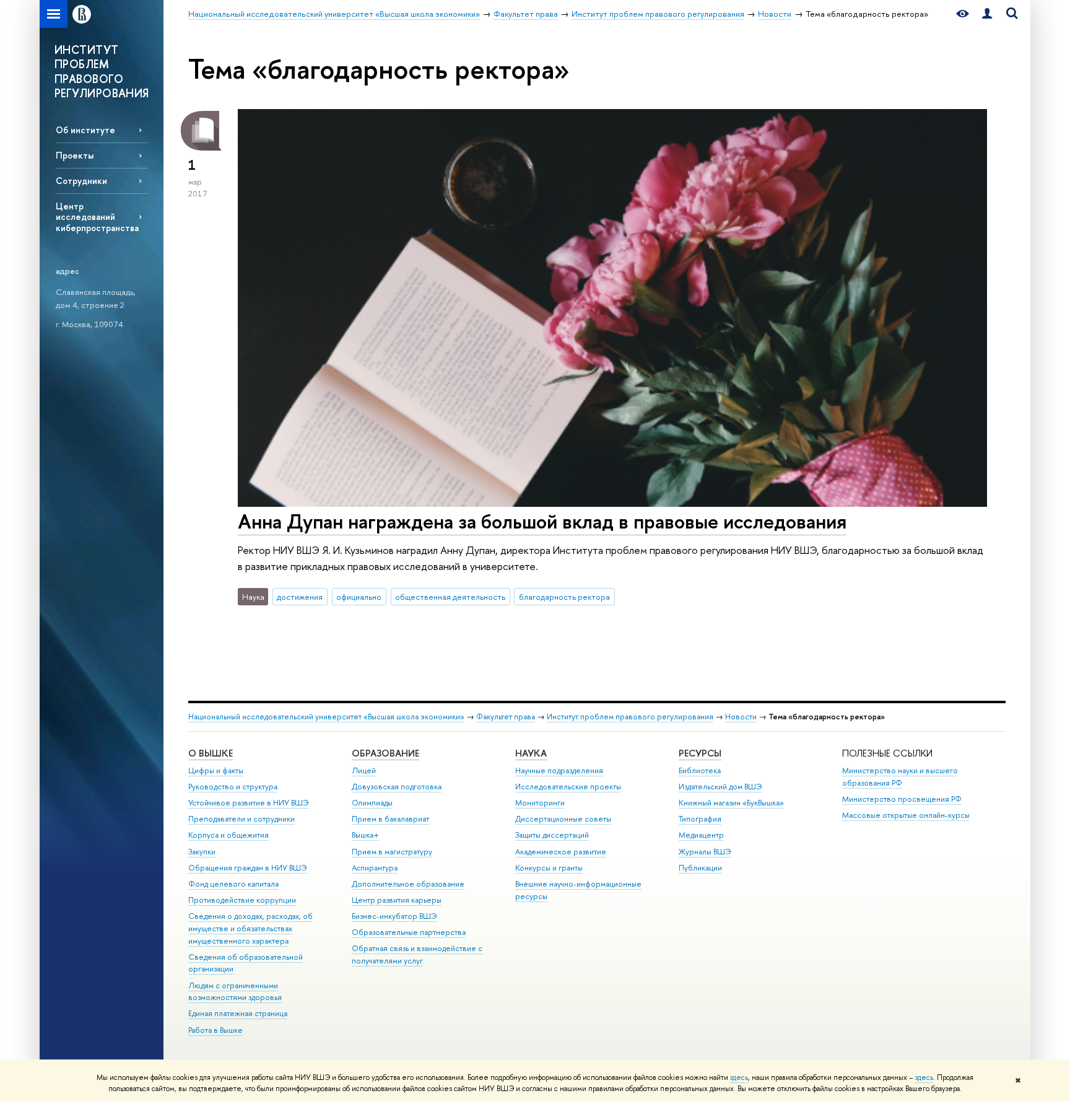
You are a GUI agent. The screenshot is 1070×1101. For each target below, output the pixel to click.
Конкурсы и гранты (549, 867)
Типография (700, 819)
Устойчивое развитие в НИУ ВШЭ (248, 802)
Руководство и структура (232, 786)
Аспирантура (375, 867)
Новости (741, 716)
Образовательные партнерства (409, 932)
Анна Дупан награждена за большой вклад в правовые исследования (542, 521)
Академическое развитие (560, 851)
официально (358, 596)
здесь (739, 1077)
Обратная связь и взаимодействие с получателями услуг (417, 954)
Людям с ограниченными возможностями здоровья (235, 991)
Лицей (364, 770)
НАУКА (531, 753)
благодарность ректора (564, 596)
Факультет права (505, 716)
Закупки (201, 851)
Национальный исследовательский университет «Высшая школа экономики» (326, 716)
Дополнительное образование (408, 884)
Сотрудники (81, 180)
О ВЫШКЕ (210, 753)
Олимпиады (372, 802)
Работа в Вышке (215, 1030)
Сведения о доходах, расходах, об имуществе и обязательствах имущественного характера (250, 928)
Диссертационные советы (563, 819)
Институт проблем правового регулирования (630, 716)
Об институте (85, 130)
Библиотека (700, 770)
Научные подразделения (559, 770)
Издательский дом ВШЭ (720, 786)
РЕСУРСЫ (700, 753)
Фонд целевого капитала (233, 884)
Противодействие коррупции (242, 900)
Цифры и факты (215, 770)
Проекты (75, 155)
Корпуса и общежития (228, 835)
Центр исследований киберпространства (97, 216)
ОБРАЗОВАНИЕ (385, 753)
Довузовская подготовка (396, 786)
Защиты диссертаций (552, 835)
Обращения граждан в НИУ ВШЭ (247, 867)
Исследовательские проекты (568, 786)
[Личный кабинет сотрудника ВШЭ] (987, 14)
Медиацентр (701, 835)
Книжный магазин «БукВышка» (731, 802)
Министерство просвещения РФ (902, 799)
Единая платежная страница (237, 1013)
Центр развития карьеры (396, 900)
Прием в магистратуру (392, 851)
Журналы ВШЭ (705, 851)
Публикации (700, 867)
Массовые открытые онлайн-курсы (906, 815)
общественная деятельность (450, 596)
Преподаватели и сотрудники (241, 819)
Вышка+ (365, 835)
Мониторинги (540, 802)
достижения (300, 596)
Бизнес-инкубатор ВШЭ (394, 916)
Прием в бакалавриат (390, 819)
